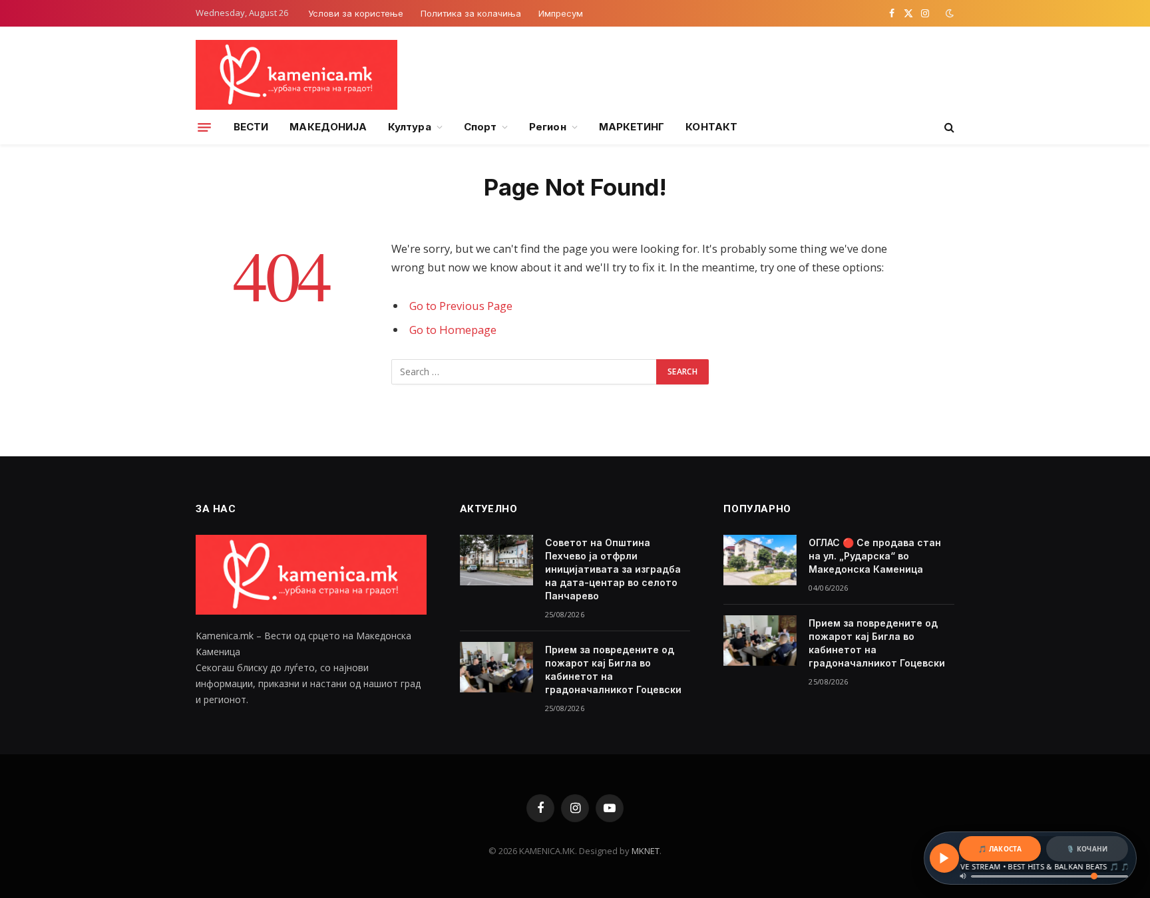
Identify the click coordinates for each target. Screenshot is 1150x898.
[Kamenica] (296, 74)
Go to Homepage (452, 329)
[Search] (948, 127)
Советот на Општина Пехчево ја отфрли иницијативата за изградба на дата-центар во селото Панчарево (613, 569)
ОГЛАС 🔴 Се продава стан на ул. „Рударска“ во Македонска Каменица (875, 556)
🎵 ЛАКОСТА (1000, 848)
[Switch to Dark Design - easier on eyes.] (948, 13)
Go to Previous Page (460, 305)
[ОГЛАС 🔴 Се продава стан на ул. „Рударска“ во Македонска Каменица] (760, 560)
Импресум (560, 13)
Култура (409, 126)
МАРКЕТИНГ (632, 126)
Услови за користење (355, 13)
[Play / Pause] (944, 858)
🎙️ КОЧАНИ (1086, 848)
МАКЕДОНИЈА (328, 126)
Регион (547, 126)
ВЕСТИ (251, 126)
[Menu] (204, 127)
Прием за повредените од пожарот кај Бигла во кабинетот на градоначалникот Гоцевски (613, 669)
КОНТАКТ (711, 126)
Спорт (480, 126)
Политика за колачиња (471, 13)
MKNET (646, 851)
